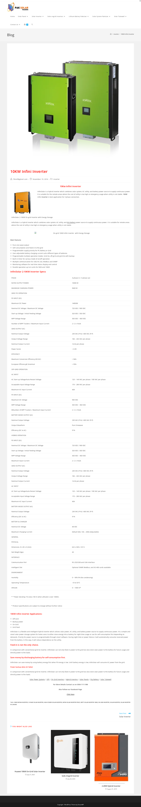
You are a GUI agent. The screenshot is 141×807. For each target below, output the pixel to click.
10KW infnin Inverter (21, 702)
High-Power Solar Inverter (53, 702)
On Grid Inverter (103, 702)
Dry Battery (94, 679)
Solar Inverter (115, 702)
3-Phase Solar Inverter (35, 702)
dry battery (71, 222)
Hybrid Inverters (72, 679)
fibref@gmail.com (20, 179)
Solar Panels (84, 679)
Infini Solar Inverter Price (71, 702)
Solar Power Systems (37, 679)
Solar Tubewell (105, 679)
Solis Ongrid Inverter (70, 776)
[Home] (110, 34)
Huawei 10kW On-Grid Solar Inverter (30, 771)
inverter (56, 179)
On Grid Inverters (57, 679)
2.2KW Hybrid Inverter (111, 786)
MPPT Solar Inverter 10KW (89, 702)
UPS (48, 679)
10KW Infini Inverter (127, 34)
